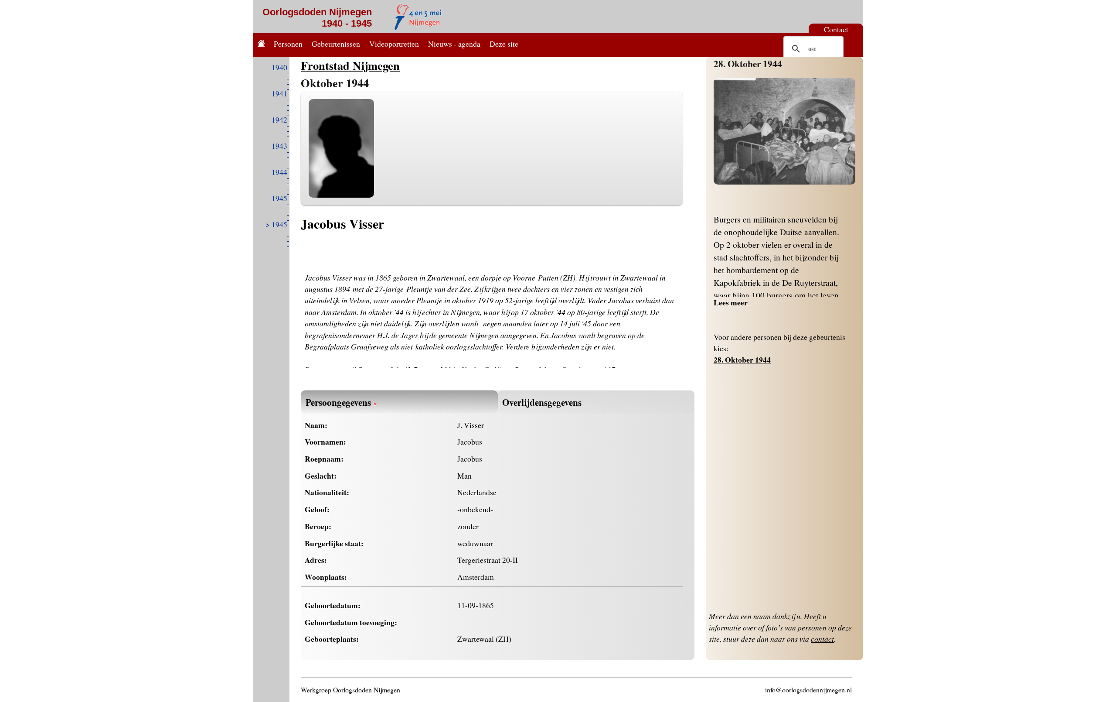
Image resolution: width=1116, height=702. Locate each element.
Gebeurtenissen (336, 43)
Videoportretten (394, 43)
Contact (836, 29)
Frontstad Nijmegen (350, 65)
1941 (279, 93)
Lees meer (731, 302)
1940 (279, 67)
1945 (279, 198)
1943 (279, 145)
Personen (288, 43)
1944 (279, 172)
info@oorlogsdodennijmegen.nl (808, 689)
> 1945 (276, 224)
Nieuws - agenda (454, 43)
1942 (279, 119)
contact (822, 639)
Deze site (504, 43)
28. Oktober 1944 (748, 63)
